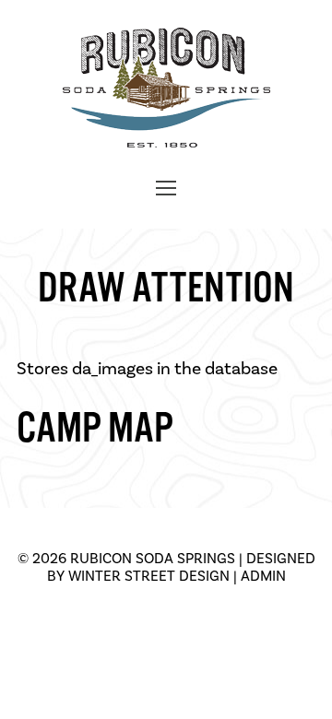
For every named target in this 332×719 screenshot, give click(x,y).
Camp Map (95, 428)
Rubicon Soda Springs (152, 558)
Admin (263, 575)
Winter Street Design (149, 575)
